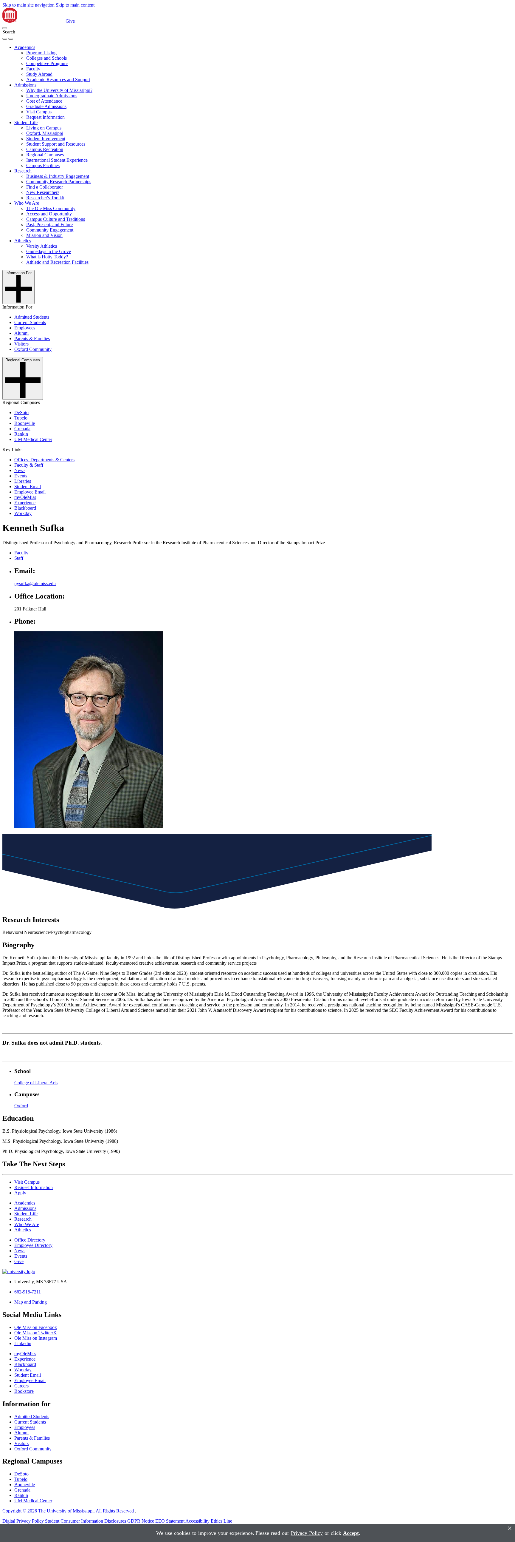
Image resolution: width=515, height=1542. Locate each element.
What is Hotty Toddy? (47, 256)
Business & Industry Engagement (57, 176)
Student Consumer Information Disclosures (85, 1521)
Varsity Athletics (41, 246)
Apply (20, 1192)
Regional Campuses (45, 154)
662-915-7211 (27, 1291)
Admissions (25, 84)
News (19, 470)
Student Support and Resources (55, 144)
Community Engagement (49, 229)
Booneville (24, 423)
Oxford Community (33, 349)
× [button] (509, 1528)
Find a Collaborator (44, 186)
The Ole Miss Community (50, 208)
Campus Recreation (44, 149)
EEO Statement (169, 1521)
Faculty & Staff (28, 465)
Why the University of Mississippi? (59, 90)
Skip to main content (75, 4)
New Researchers (42, 192)
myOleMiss (25, 497)
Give (70, 21)
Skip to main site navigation (28, 4)
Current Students (30, 322)
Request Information (45, 117)
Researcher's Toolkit (45, 197)
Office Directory (29, 1239)
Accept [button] (351, 1533)
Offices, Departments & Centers (44, 459)
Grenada (22, 428)
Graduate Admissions (46, 106)
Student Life (26, 122)
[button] (4, 28)
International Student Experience (57, 160)
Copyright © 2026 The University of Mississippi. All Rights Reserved (68, 1510)
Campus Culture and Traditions (55, 219)
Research (23, 170)
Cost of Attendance (44, 101)
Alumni (21, 333)
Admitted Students (31, 317)
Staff (18, 558)
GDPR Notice (140, 1521)
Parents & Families (32, 338)
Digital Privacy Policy (23, 1521)
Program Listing (41, 52)
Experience (24, 502)
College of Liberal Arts (36, 1082)
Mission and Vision (44, 235)
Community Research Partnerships (58, 181)
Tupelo (20, 417)
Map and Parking (30, 1301)
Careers (21, 1385)
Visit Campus (39, 111)
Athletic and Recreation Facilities (57, 262)
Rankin (21, 434)
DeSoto (21, 412)
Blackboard (25, 508)
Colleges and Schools (46, 58)
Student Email (27, 486)
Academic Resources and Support (58, 79)
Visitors (21, 343)
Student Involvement (45, 138)
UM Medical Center (33, 439)
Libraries (22, 481)
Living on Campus (43, 127)
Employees (24, 327)
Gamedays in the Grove (48, 251)
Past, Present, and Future (49, 224)
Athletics (22, 240)
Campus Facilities (43, 165)
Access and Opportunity (49, 213)
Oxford (21, 1105)
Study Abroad (39, 74)
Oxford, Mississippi (44, 133)
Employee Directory (33, 1245)
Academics (24, 47)
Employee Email (30, 491)
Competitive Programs (47, 63)
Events (20, 475)
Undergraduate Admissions (51, 95)
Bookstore (24, 1391)
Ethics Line (221, 1521)
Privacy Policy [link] (307, 1533)
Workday (23, 513)
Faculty (33, 68)
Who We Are (26, 203)
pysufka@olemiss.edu (35, 583)
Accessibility (197, 1521)
